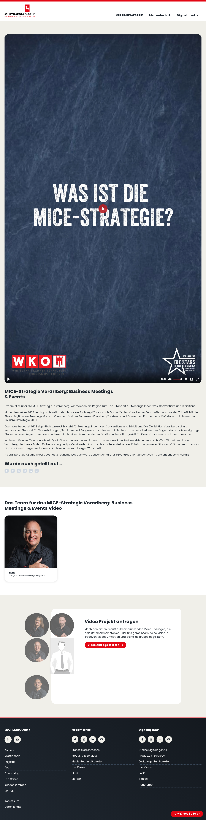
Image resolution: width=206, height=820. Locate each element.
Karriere (9, 750)
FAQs (75, 773)
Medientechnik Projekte (87, 761)
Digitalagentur (187, 15)
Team (8, 767)
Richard (37, 687)
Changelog (12, 773)
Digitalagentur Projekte (154, 761)
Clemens (62, 625)
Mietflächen (12, 756)
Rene (36, 656)
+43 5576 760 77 (188, 813)
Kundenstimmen (15, 785)
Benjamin (62, 656)
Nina (37, 625)
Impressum (12, 801)
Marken (76, 779)
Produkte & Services (84, 755)
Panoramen (146, 784)
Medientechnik (160, 15)
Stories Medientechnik (86, 750)
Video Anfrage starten (103, 645)
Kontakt (9, 790)
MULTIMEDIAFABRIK (129, 15)
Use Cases (11, 779)
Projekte (10, 762)
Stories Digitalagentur (153, 750)
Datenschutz (13, 807)
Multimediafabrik (17, 730)
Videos (143, 779)
